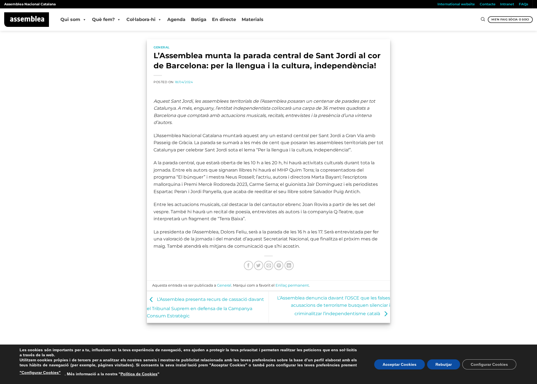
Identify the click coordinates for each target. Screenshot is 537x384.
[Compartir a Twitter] (258, 265)
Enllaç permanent (292, 285)
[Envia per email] (268, 265)
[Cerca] (483, 19)
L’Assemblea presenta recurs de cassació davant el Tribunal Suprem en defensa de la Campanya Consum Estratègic (205, 308)
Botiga (198, 19)
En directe (224, 19)
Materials (252, 19)
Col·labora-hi (141, 19)
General (162, 47)
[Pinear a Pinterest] (278, 265)
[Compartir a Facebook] (248, 265)
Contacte (488, 4)
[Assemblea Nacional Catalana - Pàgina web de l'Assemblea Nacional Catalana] (26, 19)
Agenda (176, 19)
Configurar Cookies (489, 364)
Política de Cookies (139, 374)
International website (456, 4)
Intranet (507, 4)
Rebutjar (443, 364)
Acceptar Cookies (399, 364)
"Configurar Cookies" (40, 372)
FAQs (523, 4)
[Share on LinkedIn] (289, 265)
